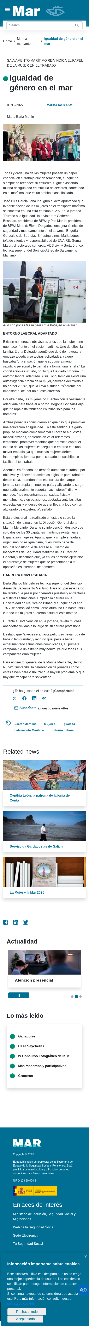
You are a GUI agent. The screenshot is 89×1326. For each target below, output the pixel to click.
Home (7, 41)
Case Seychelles (31, 1046)
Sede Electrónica (25, 1235)
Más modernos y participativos (42, 1066)
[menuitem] (5, 922)
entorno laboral (63, 730)
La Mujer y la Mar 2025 (27, 892)
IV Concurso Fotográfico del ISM (43, 1056)
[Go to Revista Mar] (39, 11)
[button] (72, 996)
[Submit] (77, 25)
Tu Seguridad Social (28, 1243)
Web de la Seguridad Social (33, 1227)
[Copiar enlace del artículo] (44, 698)
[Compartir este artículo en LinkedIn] (34, 698)
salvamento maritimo (29, 730)
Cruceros (25, 1076)
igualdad (69, 723)
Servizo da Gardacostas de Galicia (36, 846)
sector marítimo (25, 723)
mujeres (49, 723)
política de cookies (21, 1303)
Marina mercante (24, 41)
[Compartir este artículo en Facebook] (24, 698)
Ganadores (27, 1036)
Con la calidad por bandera (46, 980)
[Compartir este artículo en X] (14, 698)
